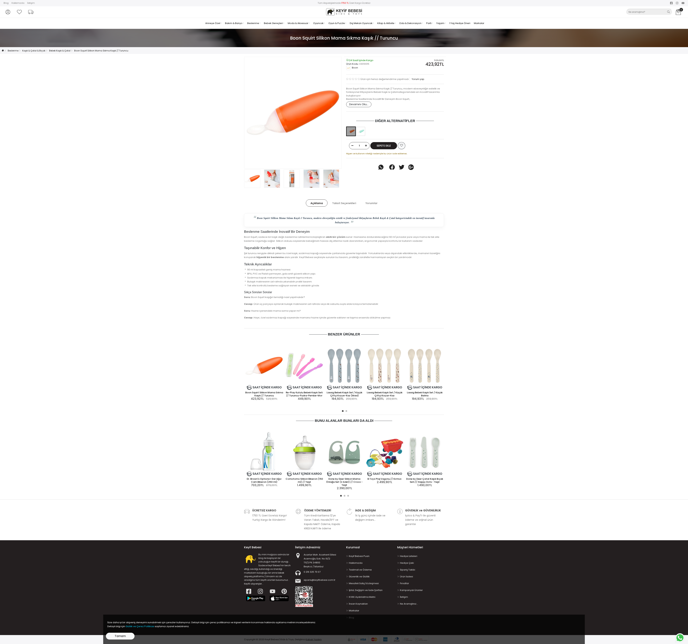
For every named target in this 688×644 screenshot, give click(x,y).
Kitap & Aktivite (386, 23)
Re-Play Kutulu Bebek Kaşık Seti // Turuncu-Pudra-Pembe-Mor (304, 394)
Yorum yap (417, 79)
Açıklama (316, 203)
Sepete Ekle (384, 145)
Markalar (479, 23)
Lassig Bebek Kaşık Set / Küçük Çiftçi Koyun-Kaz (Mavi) (344, 394)
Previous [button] (252, 112)
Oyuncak (318, 23)
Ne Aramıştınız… (409, 603)
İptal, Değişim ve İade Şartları (366, 590)
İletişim (31, 2)
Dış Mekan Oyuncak (361, 23)
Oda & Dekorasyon (410, 23)
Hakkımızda (17, 2)
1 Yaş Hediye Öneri (459, 23)
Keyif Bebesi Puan (359, 556)
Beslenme (253, 23)
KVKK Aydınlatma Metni (362, 597)
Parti (429, 23)
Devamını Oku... (358, 104)
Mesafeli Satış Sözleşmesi (364, 583)
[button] (8, 12)
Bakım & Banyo (234, 23)
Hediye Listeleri (408, 556)
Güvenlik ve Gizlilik (359, 576)
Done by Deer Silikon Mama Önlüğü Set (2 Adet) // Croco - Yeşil (344, 482)
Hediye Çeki (407, 563)
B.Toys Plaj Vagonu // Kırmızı (384, 479)
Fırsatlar (404, 583)
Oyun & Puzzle (336, 23)
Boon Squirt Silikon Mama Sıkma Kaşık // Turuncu (264, 394)
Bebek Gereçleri (273, 23)
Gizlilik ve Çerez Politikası (140, 626)
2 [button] (346, 410)
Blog (6, 2)
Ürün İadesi (406, 576)
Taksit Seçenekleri (344, 203)
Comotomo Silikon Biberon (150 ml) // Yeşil (304, 480)
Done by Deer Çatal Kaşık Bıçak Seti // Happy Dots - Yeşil (424, 480)
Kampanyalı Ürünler (411, 590)
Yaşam (440, 23)
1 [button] (342, 410)
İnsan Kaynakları (358, 603)
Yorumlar (372, 203)
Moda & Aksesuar (298, 23)
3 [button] (347, 495)
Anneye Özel (213, 23)
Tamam (120, 636)
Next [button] (333, 112)
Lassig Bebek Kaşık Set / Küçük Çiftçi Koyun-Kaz (384, 394)
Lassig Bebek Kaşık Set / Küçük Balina (425, 394)
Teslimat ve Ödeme (360, 569)
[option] (293, 113)
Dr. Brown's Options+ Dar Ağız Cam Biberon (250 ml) (264, 480)
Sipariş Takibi (407, 569)
